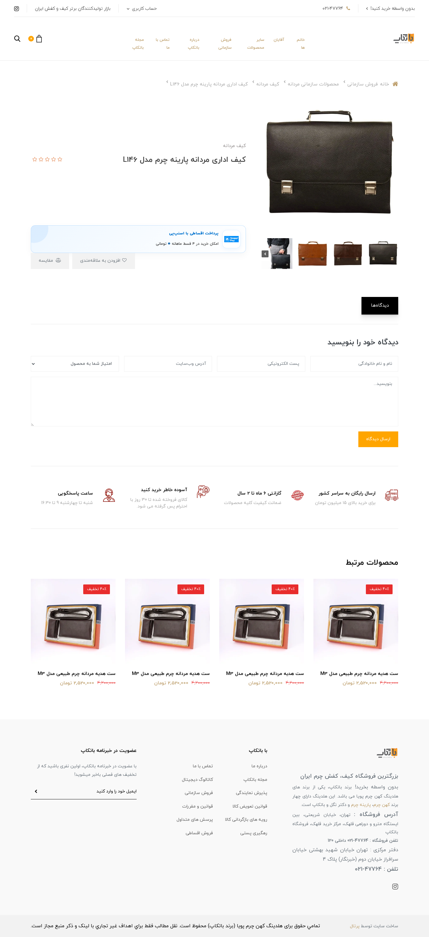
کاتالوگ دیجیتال (197, 780)
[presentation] (394, 253)
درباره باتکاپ (193, 44)
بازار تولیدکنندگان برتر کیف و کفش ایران (73, 9)
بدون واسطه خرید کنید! (393, 9)
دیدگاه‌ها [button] (380, 305)
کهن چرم (381, 805)
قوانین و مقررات (197, 806)
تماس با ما (163, 44)
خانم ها (301, 44)
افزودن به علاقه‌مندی (101, 261)
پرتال (355, 926)
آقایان (279, 40)
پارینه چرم (361, 805)
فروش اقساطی (199, 833)
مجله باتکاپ (138, 44)
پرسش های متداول (194, 820)
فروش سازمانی (224, 44)
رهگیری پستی (253, 833)
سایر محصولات (255, 44)
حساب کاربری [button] (144, 9)
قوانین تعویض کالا (249, 806)
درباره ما (259, 766)
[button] (35, 39)
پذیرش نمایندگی (251, 793)
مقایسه (46, 261)
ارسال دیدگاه (378, 439)
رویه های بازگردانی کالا (246, 820)
